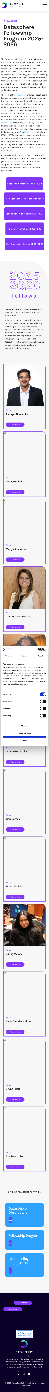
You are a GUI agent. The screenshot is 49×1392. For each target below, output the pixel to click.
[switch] (43, 701)
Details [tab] (24, 656)
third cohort (6, 122)
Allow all (24, 726)
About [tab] (40, 656)
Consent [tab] (8, 656)
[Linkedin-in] (18, 1374)
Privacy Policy (24, 1386)
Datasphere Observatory (18, 1210)
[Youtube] (29, 1374)
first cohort (21, 95)
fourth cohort (30, 132)
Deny (24, 740)
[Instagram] (24, 1374)
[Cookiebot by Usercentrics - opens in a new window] (36, 649)
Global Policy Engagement (18, 1261)
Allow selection (24, 733)
